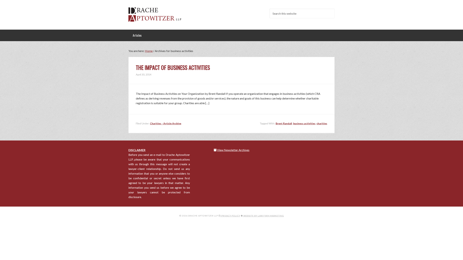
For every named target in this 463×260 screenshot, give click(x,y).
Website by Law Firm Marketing (263, 215)
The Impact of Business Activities (173, 67)
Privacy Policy (230, 215)
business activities (304, 123)
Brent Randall (284, 123)
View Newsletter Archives (233, 150)
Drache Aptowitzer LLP (157, 14)
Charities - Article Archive (165, 123)
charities (322, 123)
